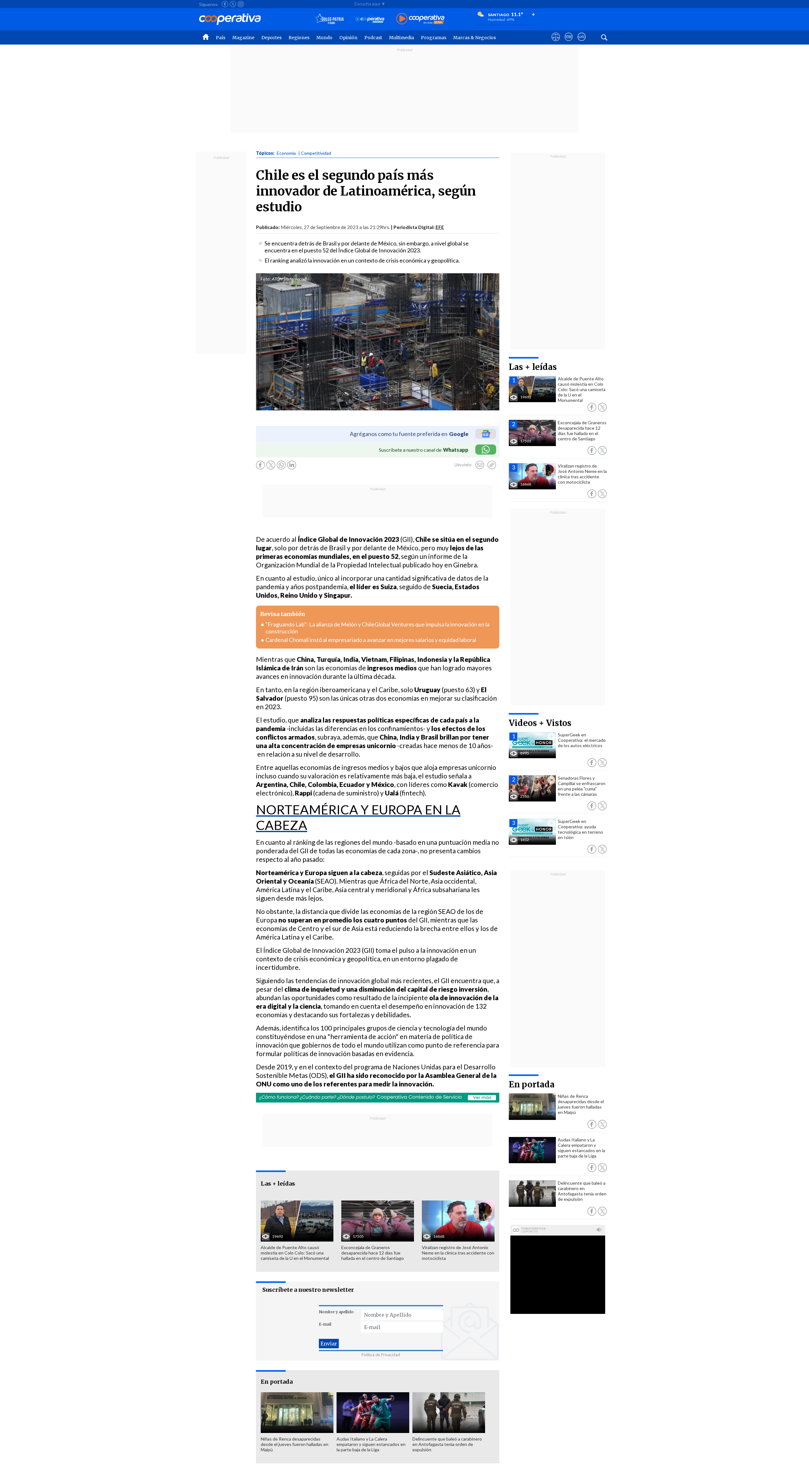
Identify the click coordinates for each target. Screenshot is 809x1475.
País (220, 37)
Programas (433, 37)
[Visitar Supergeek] (581, 42)
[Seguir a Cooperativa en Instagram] (241, 4)
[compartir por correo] (479, 465)
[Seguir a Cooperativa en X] (233, 4)
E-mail (325, 1324)
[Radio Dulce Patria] (329, 19)
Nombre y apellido (336, 1311)
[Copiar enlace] (491, 465)
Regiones (299, 37)
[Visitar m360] (568, 42)
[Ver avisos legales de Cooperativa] (555, 42)
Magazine (243, 37)
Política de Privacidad (381, 1354)
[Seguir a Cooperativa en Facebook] (225, 4)
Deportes (271, 37)
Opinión (348, 37)
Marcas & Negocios (474, 37)
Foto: (266, 278)
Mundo (324, 37)
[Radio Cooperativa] (420, 19)
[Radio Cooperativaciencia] (370, 19)
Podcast (373, 37)
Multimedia (401, 37)
